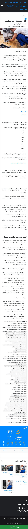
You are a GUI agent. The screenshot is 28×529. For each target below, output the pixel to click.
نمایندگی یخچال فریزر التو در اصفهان (11, 408)
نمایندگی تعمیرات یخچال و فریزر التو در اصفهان (18, 372)
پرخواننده (23, 451)
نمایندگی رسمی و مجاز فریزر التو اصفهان (19, 387)
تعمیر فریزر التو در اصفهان (22, 323)
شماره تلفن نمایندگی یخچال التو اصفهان (19, 350)
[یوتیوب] (14, 523)
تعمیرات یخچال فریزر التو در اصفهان (11, 335)
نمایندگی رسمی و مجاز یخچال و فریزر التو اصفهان (18, 401)
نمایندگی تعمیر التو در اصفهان (11, 360)
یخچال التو (24, 412)
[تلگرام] (10, 523)
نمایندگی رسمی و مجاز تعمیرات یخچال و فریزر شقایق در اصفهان (16, 383)
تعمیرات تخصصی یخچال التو (12, 329)
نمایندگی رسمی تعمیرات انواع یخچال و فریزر (19, 376)
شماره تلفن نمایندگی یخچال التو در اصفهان (19, 352)
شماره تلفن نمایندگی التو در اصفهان (8, 344)
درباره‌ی (12, 521)
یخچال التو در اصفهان (17, 412)
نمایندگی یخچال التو (23, 407)
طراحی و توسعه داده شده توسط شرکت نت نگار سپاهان (14, 518)
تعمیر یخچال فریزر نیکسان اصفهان (8, 473)
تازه (14, 451)
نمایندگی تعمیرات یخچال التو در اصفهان (19, 368)
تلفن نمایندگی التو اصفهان (22, 339)
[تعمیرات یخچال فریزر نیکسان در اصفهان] (20, 469)
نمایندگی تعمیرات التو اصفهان (13, 362)
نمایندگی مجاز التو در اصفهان (21, 403)
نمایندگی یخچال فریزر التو (22, 408)
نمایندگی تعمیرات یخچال (9, 366)
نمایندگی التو (7, 356)
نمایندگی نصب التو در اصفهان (10, 405)
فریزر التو (9, 352)
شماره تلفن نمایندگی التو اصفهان (21, 344)
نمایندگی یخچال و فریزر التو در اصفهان (10, 410)
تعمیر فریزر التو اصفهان (8, 321)
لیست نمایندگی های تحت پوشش (18, 163)
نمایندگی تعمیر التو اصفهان (21, 360)
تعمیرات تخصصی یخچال (22, 329)
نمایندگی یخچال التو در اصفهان (13, 407)
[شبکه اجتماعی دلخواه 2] (7, 523)
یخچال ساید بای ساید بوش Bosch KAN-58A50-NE (17, 414)
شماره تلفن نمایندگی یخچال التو (21, 348)
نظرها (4, 451)
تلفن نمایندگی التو (10, 337)
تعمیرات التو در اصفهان (6, 327)
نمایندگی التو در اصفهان (14, 358)
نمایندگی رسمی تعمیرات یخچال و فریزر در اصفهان (18, 379)
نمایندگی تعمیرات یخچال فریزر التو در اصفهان (19, 370)
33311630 (23, 115)
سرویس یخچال (23, 343)
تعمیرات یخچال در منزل (22, 335)
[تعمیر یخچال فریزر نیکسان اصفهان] (7, 468)
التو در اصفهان (15, 321)
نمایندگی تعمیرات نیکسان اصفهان (21, 481)
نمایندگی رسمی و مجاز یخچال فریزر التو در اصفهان (18, 399)
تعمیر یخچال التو (13, 323)
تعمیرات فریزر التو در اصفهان (7, 331)
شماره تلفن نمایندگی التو (16, 343)
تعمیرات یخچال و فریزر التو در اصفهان (20, 337)
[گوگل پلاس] (21, 523)
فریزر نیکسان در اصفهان (8, 490)
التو (22, 16)
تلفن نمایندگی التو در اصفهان (11, 339)
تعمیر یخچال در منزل (22, 327)
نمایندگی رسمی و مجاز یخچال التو (20, 391)
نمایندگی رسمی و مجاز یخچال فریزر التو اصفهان (18, 397)
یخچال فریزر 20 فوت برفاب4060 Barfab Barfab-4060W (16, 416)
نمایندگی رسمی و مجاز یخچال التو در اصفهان (19, 395)
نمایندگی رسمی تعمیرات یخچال (21, 377)
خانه (25, 16)
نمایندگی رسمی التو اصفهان (21, 374)
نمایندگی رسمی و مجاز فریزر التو (21, 385)
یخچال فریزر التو (23, 418)
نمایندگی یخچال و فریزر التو (21, 410)
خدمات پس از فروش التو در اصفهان (11, 341)
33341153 (22, 511)
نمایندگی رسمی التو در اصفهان (11, 374)
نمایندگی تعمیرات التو (22, 362)
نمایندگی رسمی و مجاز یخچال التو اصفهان (19, 393)
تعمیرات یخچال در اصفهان (10, 333)
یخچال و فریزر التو (23, 420)
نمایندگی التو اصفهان (22, 358)
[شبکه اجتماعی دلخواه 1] (9, 523)
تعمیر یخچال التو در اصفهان (12, 325)
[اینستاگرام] (12, 523)
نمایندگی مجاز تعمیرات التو (11, 403)
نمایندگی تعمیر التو (6, 358)
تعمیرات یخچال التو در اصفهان (21, 333)
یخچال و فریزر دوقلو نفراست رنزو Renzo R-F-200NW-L (17, 422)
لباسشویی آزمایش (15, 354)
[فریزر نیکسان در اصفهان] (7, 484)
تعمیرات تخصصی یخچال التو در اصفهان (19, 331)
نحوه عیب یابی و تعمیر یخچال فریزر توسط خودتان (18, 356)
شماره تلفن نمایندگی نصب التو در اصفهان (19, 346)
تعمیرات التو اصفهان (15, 327)
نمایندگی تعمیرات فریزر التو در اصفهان (20, 366)
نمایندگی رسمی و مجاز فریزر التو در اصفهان (19, 389)
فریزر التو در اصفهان (23, 354)
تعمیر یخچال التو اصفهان (22, 325)
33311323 (23, 111)
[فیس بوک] (19, 523)
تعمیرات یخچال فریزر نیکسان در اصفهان (20, 475)
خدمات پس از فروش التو (22, 341)
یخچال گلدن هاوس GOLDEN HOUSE (13, 418)
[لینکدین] (16, 523)
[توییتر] (17, 523)
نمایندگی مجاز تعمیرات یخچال (21, 405)
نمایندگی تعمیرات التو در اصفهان (21, 364)
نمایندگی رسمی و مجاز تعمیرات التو (20, 381)
